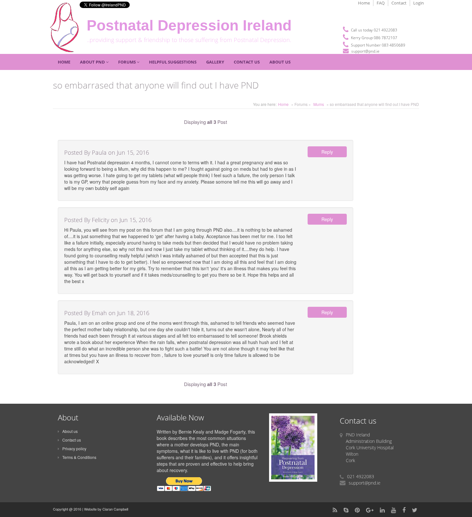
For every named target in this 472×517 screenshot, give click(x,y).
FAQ (381, 3)
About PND (93, 62)
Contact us (71, 440)
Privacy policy (74, 448)
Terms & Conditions (79, 457)
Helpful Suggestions (173, 62)
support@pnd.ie (365, 51)
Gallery (215, 62)
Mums (318, 104)
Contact (398, 3)
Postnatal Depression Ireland (189, 25)
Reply (327, 152)
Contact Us (247, 62)
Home (364, 3)
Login (418, 3)
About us (70, 431)
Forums (127, 62)
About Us (280, 62)
